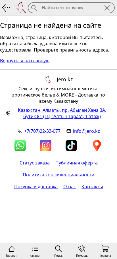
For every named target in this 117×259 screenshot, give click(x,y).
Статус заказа (35, 163)
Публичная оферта (76, 163)
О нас (69, 186)
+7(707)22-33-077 (42, 131)
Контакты (92, 186)
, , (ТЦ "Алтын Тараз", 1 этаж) (62, 113)
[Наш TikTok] (71, 145)
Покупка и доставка (36, 186)
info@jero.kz (86, 131)
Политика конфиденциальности (58, 175)
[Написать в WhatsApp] (20, 145)
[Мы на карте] (97, 145)
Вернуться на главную (24, 60)
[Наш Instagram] (45, 145)
